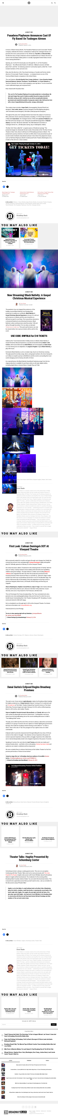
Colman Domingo (17, 635)
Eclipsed (29, 802)
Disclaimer (49, 1111)
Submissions (43, 1111)
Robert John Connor (47, 479)
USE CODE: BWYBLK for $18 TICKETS (29, 335)
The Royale (14, 875)
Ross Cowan (43, 203)
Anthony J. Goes (17, 202)
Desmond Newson (20, 203)
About (30, 1111)
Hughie (23, 940)
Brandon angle (25, 202)
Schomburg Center (30, 940)
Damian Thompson (10, 203)
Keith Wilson (29, 479)
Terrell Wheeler (9, 205)
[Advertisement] (29, 16)
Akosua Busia (16, 802)
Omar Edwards (28, 203)
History (38, 744)
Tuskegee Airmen (36, 205)
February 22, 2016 (31, 617)
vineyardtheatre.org (26, 605)
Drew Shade (23, 303)
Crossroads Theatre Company (44, 202)
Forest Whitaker (17, 940)
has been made (44, 744)
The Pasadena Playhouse (20, 205)
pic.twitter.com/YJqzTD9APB (13, 615)
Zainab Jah (8, 803)
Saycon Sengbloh (44, 802)
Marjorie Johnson (29, 635)
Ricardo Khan (36, 203)
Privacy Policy (32, 1112)
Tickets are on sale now (12, 327)
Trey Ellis (29, 205)
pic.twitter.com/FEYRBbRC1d (28, 758)
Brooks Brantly (32, 202)
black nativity (16, 479)
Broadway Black (23, 43)
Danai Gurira (23, 802)
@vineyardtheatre (37, 613)
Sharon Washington (38, 635)
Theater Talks (38, 940)
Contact (33, 1111)
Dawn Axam (23, 479)
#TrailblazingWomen (15, 758)
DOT (23, 635)
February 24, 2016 (32, 760)
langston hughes (37, 479)
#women (47, 756)
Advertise (38, 1111)
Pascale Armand (36, 802)
